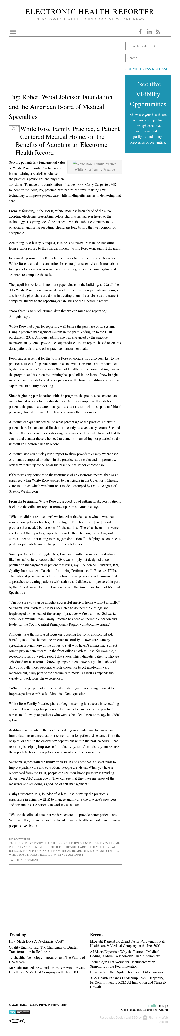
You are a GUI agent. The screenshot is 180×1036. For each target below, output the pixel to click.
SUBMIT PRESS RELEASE (146, 68)
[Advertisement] (65, 67)
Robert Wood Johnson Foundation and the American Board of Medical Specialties (65, 849)
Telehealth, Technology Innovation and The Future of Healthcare (47, 959)
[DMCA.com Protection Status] (19, 1013)
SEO (134, 1017)
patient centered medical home (94, 843)
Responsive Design (112, 1017)
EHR (21, 843)
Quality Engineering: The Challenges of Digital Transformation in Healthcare (43, 949)
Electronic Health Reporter (90, 11)
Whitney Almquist (68, 854)
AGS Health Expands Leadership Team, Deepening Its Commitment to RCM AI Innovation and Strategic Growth (128, 982)
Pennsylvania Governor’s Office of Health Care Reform (53, 847)
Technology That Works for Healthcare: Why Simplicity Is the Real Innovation (122, 964)
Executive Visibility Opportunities (148, 93)
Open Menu (13, 32)
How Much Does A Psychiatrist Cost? (36, 941)
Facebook (140, 32)
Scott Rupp (22, 839)
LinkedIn (149, 32)
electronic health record (46, 843)
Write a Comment (24, 860)
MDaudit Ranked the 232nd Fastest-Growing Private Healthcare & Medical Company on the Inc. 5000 (47, 969)
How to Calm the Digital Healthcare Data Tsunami (126, 972)
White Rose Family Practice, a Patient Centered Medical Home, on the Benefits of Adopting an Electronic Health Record (68, 140)
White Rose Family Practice (30, 854)
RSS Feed (158, 32)
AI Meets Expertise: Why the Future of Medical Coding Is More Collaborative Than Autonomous (125, 953)
